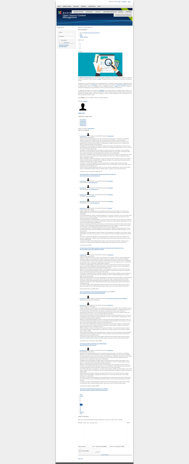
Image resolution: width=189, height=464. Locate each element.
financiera (124, 84)
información (119, 84)
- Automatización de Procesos (123, 15)
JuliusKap (110, 208)
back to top (80, 458)
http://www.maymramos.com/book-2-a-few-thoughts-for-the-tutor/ (93, 390)
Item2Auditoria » (91, 128)
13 (80, 410)
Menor (129, 1)
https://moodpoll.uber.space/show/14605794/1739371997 (92, 249)
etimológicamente (88, 77)
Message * (80, 422)
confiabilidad (101, 90)
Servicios (76, 6)
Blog (99, 6)
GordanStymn (111, 136)
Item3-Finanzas (83, 122)
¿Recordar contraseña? (64, 45)
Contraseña (61, 36)
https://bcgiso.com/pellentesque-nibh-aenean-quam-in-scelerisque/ (94, 388)
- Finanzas (120, 11)
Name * (128, 422)
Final (81, 413)
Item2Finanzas (83, 124)
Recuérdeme (64, 40)
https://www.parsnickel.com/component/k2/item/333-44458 (92, 293)
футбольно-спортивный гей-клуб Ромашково (117, 298)
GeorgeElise (110, 181)
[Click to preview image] (100, 76)
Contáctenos (92, 6)
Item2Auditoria (83, 121)
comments (84, 37)
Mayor (119, 1)
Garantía (83, 6)
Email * (93, 446)
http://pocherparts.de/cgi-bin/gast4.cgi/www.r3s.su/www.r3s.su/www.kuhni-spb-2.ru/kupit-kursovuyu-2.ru (102, 248)
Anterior (81, 395)
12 (80, 409)
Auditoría (85, 101)
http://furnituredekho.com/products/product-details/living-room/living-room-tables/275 (98, 174)
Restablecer (124, 1)
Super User (81, 113)
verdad (99, 79)
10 (80, 406)
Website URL (112, 446)
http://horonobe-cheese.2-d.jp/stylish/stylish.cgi (90, 175)
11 (80, 407)
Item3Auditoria (83, 119)
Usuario (60, 32)
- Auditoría (128, 11)
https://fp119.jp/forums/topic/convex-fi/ (88, 345)
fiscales (116, 86)
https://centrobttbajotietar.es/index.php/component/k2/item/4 (93, 291)
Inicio (59, 6)
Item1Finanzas (83, 125)
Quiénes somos (67, 6)
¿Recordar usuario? (63, 46)
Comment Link (83, 136)
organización (94, 84)
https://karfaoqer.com (93, 182)
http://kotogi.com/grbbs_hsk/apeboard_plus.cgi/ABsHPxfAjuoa (93, 343)
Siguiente (82, 412)
